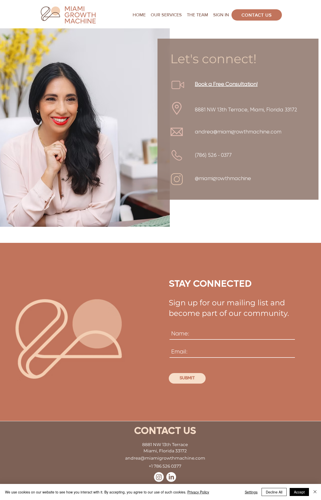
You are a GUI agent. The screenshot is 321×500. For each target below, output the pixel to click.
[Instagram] (159, 477)
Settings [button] (251, 491)
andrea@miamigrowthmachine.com (238, 132)
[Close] (315, 492)
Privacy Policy (198, 491)
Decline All (274, 491)
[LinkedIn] (171, 477)
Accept (299, 491)
